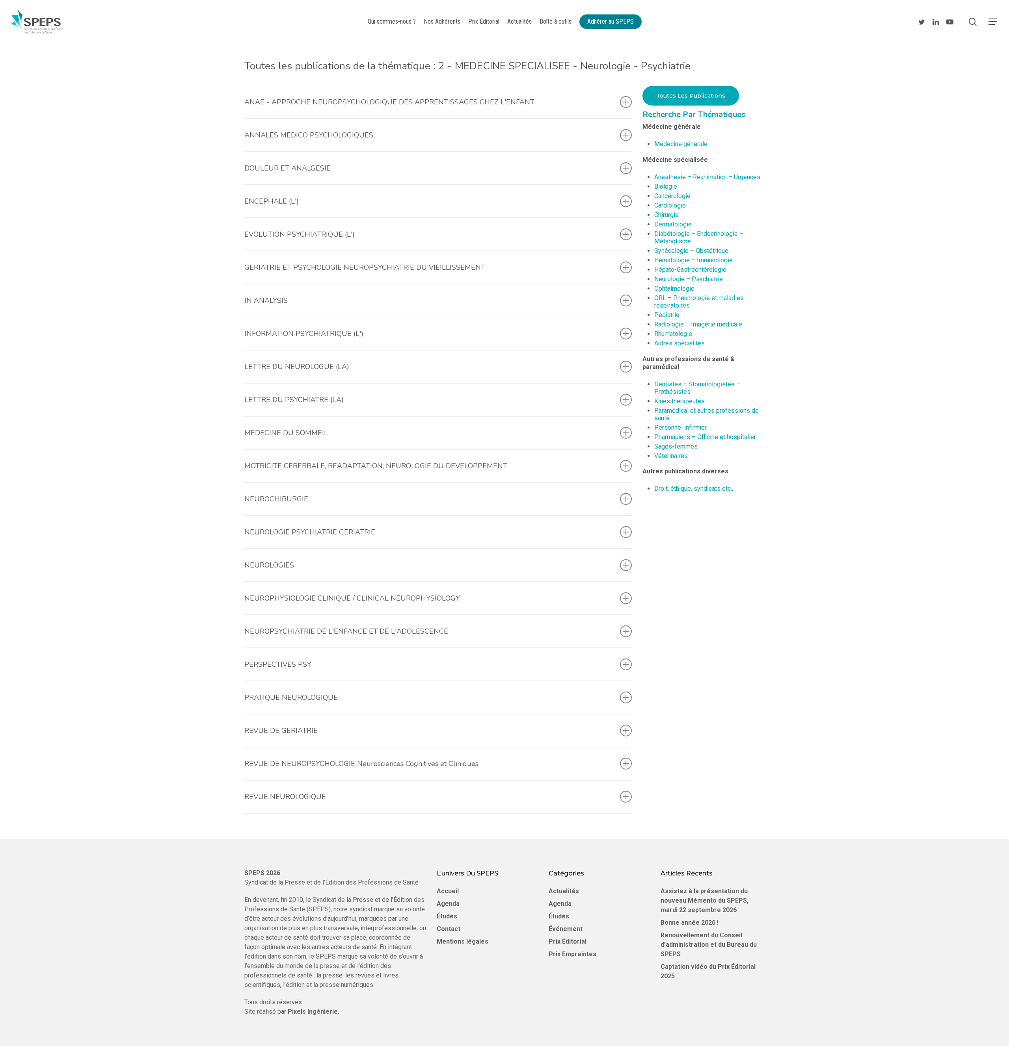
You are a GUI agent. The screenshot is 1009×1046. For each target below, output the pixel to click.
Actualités (564, 891)
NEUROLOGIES (269, 565)
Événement (566, 929)
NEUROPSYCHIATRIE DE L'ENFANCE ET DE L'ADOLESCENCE (346, 631)
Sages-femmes (676, 446)
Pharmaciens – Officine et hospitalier (705, 437)
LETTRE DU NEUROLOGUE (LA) (296, 366)
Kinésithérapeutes (679, 401)
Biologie (665, 186)
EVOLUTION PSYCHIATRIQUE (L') (299, 234)
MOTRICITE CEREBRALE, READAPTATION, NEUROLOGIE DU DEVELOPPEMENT (375, 466)
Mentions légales (462, 941)
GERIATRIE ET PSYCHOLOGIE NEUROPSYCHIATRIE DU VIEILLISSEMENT (364, 267)
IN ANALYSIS (266, 300)
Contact (448, 929)
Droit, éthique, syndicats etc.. (693, 488)
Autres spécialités (679, 343)
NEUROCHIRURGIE (276, 499)
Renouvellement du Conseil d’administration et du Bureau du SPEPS (709, 944)
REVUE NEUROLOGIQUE (285, 796)
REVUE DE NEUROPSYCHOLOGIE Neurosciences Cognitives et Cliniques (361, 763)
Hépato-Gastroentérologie (690, 269)
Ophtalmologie (674, 288)
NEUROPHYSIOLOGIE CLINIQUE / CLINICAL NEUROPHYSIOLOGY (352, 598)
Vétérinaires (671, 456)
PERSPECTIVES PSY (277, 664)
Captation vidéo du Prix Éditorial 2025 (708, 971)
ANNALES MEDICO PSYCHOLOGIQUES (308, 135)
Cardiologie (670, 205)
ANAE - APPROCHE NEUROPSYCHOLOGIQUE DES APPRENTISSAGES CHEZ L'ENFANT (389, 102)
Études (447, 916)
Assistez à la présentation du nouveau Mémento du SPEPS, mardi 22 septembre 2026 (704, 900)
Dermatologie (673, 224)
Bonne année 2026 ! (690, 922)
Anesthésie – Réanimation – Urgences (707, 177)
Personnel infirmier (680, 427)
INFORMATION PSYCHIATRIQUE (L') (303, 333)
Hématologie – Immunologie (693, 260)
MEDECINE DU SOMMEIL (286, 433)
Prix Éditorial (567, 941)
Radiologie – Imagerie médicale (698, 324)
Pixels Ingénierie (313, 1011)
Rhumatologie (673, 334)
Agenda (448, 903)
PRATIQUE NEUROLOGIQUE (291, 697)
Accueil (448, 891)
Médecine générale (680, 144)
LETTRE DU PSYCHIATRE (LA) (294, 399)
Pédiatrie (666, 315)
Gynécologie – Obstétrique (691, 250)
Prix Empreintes (572, 954)
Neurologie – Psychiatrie (688, 279)
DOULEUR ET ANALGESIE (287, 168)
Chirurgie (666, 215)
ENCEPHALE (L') (271, 201)
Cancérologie (672, 196)
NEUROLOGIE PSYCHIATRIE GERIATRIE (309, 532)
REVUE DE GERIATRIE (281, 730)
